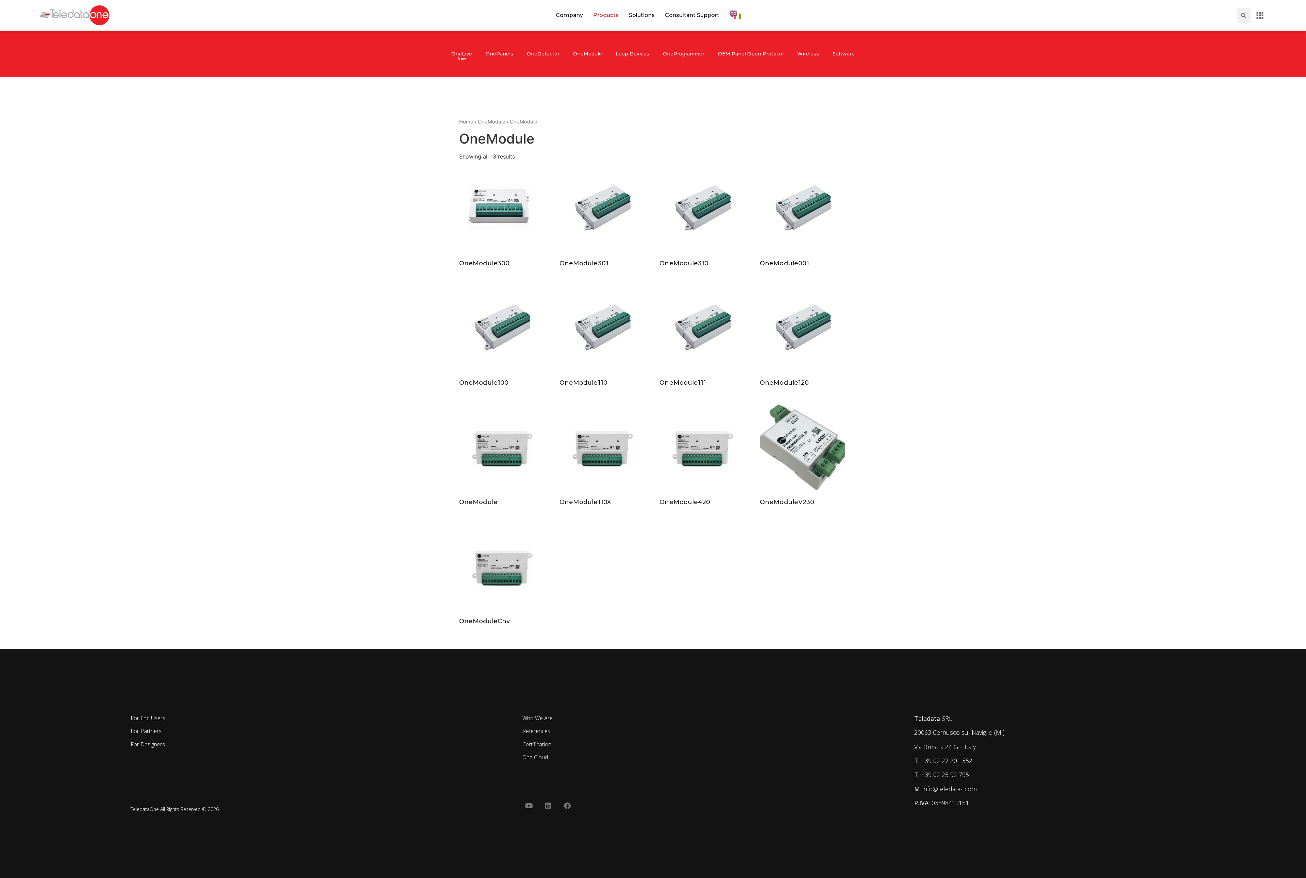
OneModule (587, 54)
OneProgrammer (683, 54)
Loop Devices (632, 54)
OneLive (461, 54)
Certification (536, 744)
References (536, 731)
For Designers (148, 744)
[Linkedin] (548, 806)
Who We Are (537, 718)
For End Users (148, 718)
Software (844, 54)
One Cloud (535, 757)
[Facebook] (567, 806)
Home (466, 122)
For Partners (146, 731)
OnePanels (499, 54)
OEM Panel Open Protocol (751, 54)
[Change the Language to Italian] (735, 15)
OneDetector (543, 54)
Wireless (808, 54)
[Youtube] (529, 806)
